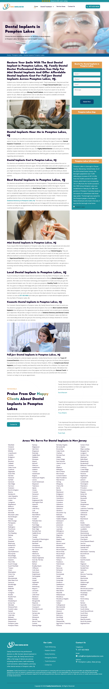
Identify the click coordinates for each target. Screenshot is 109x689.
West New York (13, 580)
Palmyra (59, 560)
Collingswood (60, 605)
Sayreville (83, 605)
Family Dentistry (50, 654)
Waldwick (35, 457)
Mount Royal (60, 554)
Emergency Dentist (51, 658)
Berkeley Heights (61, 445)
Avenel (10, 459)
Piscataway (83, 593)
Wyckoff (34, 463)
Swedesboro (60, 584)
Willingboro (60, 531)
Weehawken (12, 572)
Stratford (59, 582)
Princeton (83, 488)
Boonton (11, 461)
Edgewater (11, 472)
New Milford (36, 515)
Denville (34, 619)
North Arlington (13, 490)
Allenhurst (35, 554)
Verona (10, 510)
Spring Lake (36, 613)
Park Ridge (35, 525)
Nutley (10, 591)
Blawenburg (84, 461)
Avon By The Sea (37, 560)
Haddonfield (60, 517)
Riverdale (35, 453)
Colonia (10, 539)
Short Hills (11, 562)
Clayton (82, 447)
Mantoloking (84, 533)
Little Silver (35, 595)
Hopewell (83, 478)
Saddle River (36, 455)
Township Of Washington (40, 539)
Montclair (11, 508)
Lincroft (34, 593)
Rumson (35, 611)
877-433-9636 (94, 6)
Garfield (10, 480)
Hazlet (34, 578)
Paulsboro (59, 562)
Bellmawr (59, 515)
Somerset (11, 449)
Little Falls (11, 615)
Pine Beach (84, 539)
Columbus (59, 502)
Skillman (83, 500)
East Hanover (60, 461)
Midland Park (12, 619)
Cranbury (83, 467)
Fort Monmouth (37, 547)
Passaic (10, 525)
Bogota (34, 476)
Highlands (35, 582)
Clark (9, 537)
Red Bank (35, 543)
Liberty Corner (61, 463)
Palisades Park (37, 521)
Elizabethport (12, 601)
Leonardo (35, 591)
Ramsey (34, 445)
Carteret (11, 465)
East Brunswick (85, 560)
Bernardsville (60, 447)
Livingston (11, 502)
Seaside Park (84, 547)
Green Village (60, 459)
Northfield (59, 617)
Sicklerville (59, 578)
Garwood (11, 482)
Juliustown (59, 525)
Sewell (58, 576)
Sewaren (11, 560)
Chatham (59, 453)
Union (10, 570)
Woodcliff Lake (37, 541)
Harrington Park (37, 502)
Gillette (58, 457)
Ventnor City (84, 455)
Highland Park (85, 623)
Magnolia (59, 535)
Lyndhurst (11, 547)
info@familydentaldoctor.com (90, 656)
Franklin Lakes (12, 609)
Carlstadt (11, 549)
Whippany (59, 484)
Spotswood (84, 615)
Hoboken (11, 488)
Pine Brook (11, 529)
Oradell (34, 519)
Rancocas (59, 568)
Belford (34, 562)
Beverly (58, 490)
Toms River (84, 549)
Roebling (83, 496)
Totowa (34, 472)
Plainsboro (83, 486)
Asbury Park (36, 556)
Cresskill (35, 492)
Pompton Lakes (17, 55)
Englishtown (36, 574)
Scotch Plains (12, 558)
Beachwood (84, 519)
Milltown (83, 586)
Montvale (35, 513)
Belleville (11, 588)
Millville (10, 451)
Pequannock (12, 621)
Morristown (60, 474)
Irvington (11, 593)
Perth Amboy (84, 599)
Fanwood (11, 478)
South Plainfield (13, 566)
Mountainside (12, 578)
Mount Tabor (36, 621)
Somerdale (59, 580)
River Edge (35, 529)
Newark (10, 586)
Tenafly (34, 537)
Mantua (58, 537)
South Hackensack (38, 482)
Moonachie (11, 554)
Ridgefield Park (37, 527)
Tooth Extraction (50, 661)
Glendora (59, 510)
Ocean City (59, 619)
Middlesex (83, 584)
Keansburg (35, 586)
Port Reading (12, 533)
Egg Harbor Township (63, 623)
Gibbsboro (59, 504)
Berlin (58, 488)
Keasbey (83, 576)
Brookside (59, 449)
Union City (11, 574)
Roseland (11, 541)
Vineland (11, 447)
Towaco (10, 568)
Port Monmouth (37, 609)
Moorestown (60, 547)
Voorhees (59, 527)
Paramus (35, 523)
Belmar (34, 564)
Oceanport (35, 607)
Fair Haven (35, 549)
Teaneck (35, 535)
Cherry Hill (59, 486)
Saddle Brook (36, 533)
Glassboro (59, 508)
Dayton (82, 556)
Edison (82, 562)
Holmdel (35, 584)
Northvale (35, 517)
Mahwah (11, 617)
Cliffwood (35, 568)
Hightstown (84, 476)
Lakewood (83, 513)
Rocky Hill (83, 494)
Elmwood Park (12, 607)
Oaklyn (58, 603)
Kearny (10, 492)
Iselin (82, 572)
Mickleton (59, 545)
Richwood (59, 570)
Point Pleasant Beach (87, 541)
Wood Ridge (12, 556)
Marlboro (35, 597)
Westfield (11, 445)
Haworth (35, 504)
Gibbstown (59, 506)
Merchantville (60, 607)
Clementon (59, 500)
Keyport (34, 588)
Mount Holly (60, 552)
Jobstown (59, 523)
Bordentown (84, 463)
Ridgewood (35, 447)
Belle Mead (84, 459)
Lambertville (84, 482)
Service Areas (61, 6)
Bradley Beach (36, 566)
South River (84, 613)
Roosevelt (83, 498)
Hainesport (60, 521)
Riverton (59, 572)
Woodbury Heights (62, 599)
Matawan (35, 599)
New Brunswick (85, 619)
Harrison (11, 486)
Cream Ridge (84, 469)
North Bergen (12, 517)
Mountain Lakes (13, 515)
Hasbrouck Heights (38, 478)
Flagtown (83, 564)
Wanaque (35, 459)
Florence (83, 474)
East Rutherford (13, 552)
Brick (82, 521)
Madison (59, 467)
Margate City (84, 451)
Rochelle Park (36, 531)
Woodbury (59, 597)
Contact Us (71, 6)
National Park (60, 558)
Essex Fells (11, 474)
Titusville (83, 502)
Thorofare (59, 586)
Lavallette (83, 529)
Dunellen (83, 558)
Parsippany (11, 523)
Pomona (59, 625)
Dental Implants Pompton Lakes (34, 55)
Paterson (35, 465)
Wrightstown (84, 504)
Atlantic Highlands (38, 558)
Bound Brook (84, 554)
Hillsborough (84, 582)
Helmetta (83, 570)
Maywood (35, 484)
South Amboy (84, 609)
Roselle (10, 595)
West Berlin (60, 591)
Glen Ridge (11, 484)
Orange (10, 519)
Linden (10, 500)
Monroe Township (86, 574)
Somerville (83, 607)
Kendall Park (84, 568)
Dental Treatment (46, 7)
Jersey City (11, 603)
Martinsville (84, 578)
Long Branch (12, 453)
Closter (34, 490)
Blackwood (59, 492)
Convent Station (61, 476)
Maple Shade (60, 539)
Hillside (10, 599)
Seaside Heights (85, 545)
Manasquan (84, 531)
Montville (11, 513)
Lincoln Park (12, 498)
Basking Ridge (36, 625)
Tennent (35, 615)
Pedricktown (60, 564)
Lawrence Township (86, 508)
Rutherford (11, 545)
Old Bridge (83, 595)
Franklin (10, 455)
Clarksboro (60, 498)
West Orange (12, 521)
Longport (83, 453)
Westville (59, 593)
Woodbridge (12, 584)
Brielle (82, 523)
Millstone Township (86, 465)
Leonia (34, 480)
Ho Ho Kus (11, 613)
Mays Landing (84, 449)
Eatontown (35, 572)
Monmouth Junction (86, 588)
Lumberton (60, 533)
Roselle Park (12, 597)
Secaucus (11, 582)
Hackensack (36, 474)
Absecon (59, 611)
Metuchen (83, 580)
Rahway (10, 535)
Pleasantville (60, 621)
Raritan (82, 603)
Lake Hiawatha (13, 496)
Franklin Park (84, 566)
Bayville (82, 517)
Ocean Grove (36, 605)
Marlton (59, 541)
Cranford (11, 469)
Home (36, 6)
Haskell (10, 611)
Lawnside (59, 529)
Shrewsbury (36, 545)
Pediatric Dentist (50, 650)
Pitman (58, 566)
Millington (59, 469)
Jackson (82, 480)
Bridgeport (59, 494)
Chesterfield (84, 472)
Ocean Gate (84, 537)
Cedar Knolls (60, 451)
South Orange (12, 564)
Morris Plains (60, 472)
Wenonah (59, 588)
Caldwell (10, 463)
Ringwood (35, 451)
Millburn (11, 506)
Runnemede (60, 574)
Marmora (59, 615)
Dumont (35, 496)
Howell (34, 580)
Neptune (35, 603)
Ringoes (83, 492)
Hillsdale (35, 506)
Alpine (34, 488)
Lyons (58, 465)
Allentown (83, 457)
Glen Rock (35, 449)
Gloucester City (61, 513)
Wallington (11, 527)
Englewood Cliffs (37, 500)
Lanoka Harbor (85, 527)
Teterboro (35, 486)
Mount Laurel (60, 543)
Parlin (82, 597)
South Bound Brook (86, 611)
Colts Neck (35, 570)
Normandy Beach (86, 535)
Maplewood (12, 504)
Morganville (36, 601)
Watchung (11, 543)
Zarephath (83, 617)
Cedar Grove (12, 467)
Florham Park (60, 455)
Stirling (58, 482)
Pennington (84, 484)
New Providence (61, 478)
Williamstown (60, 595)
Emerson (35, 498)
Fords (82, 601)
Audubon (59, 601)
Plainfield (11, 531)
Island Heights (85, 525)
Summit (34, 623)
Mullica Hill (59, 556)
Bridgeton (11, 457)
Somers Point (84, 445)
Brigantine (59, 613)
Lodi (33, 510)
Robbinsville (84, 510)
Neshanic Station (85, 591)
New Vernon (60, 480)
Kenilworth (11, 494)
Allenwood (83, 515)
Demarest (35, 494)
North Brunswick (85, 621)
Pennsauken (60, 609)
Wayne (34, 461)
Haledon (35, 469)
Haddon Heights (61, 519)
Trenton (83, 506)
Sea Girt (82, 543)
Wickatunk (35, 617)
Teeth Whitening (50, 647)
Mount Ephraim (61, 549)
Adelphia (35, 552)
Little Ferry (35, 508)
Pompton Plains (13, 625)
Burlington (59, 496)
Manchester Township (87, 552)
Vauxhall (11, 576)
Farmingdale (36, 576)
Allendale (11, 605)
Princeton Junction (86, 490)
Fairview (10, 476)
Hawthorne (36, 467)
